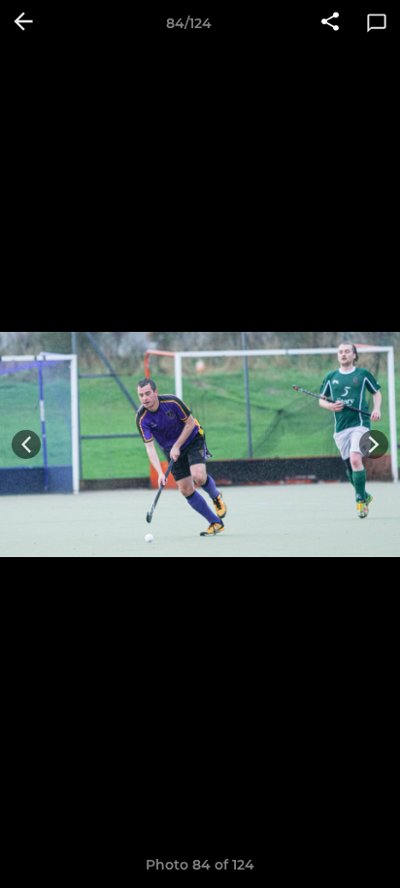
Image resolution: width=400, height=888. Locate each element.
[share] (330, 23)
